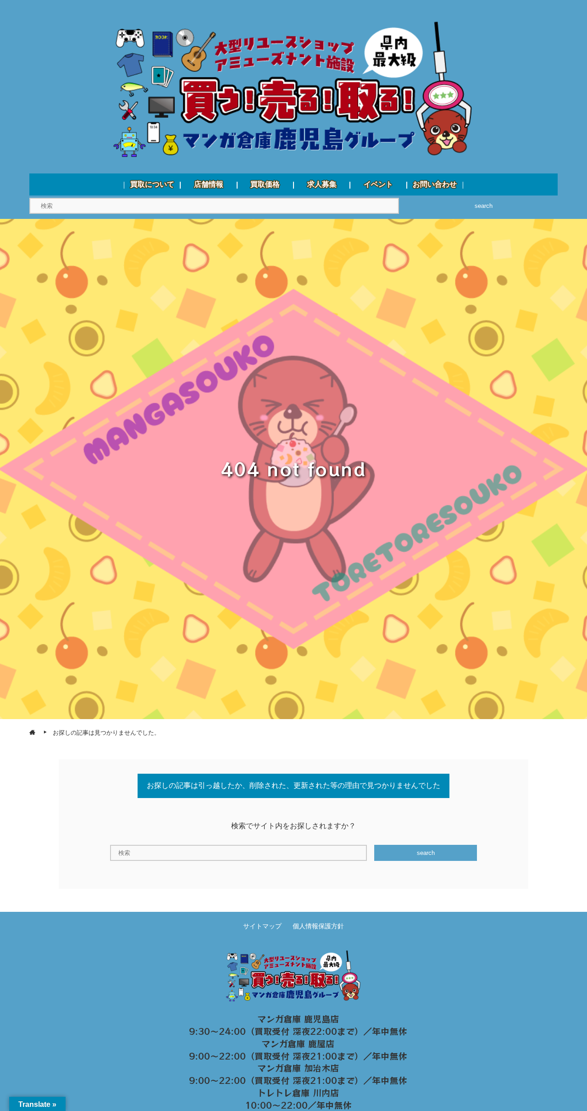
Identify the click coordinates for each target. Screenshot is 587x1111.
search (484, 205)
